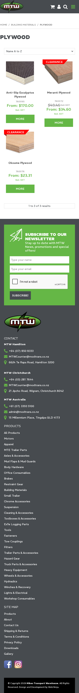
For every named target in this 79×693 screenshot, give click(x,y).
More (20, 119)
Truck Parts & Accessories (20, 564)
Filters (8, 547)
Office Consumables (17, 473)
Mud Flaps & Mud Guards (19, 461)
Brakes (8, 478)
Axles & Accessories (16, 455)
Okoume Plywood (20, 163)
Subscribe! (20, 295)
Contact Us (11, 625)
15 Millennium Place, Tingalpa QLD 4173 (34, 417)
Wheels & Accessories (18, 575)
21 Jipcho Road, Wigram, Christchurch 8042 (36, 391)
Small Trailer (12, 495)
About (8, 619)
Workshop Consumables (19, 598)
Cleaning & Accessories (18, 513)
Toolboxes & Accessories (20, 518)
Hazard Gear (12, 558)
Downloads (11, 648)
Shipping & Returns (16, 631)
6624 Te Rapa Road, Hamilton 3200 (31, 362)
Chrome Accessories (17, 501)
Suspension (11, 507)
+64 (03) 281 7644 (21, 379)
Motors (9, 438)
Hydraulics (10, 581)
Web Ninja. (53, 687)
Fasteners (10, 535)
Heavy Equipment (15, 570)
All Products (12, 433)
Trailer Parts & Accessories (21, 553)
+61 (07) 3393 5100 (21, 406)
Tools (7, 530)
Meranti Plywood (58, 92)
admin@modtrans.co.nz (24, 412)
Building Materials (23, 24)
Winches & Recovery (17, 587)
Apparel (9, 444)
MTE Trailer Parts (15, 450)
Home (3, 24)
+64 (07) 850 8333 (21, 351)
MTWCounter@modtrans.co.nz (29, 356)
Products (10, 613)
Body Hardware (14, 467)
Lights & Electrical (15, 593)
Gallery (8, 653)
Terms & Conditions (16, 636)
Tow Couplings (13, 541)
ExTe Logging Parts (16, 524)
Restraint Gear (13, 484)
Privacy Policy (13, 642)
